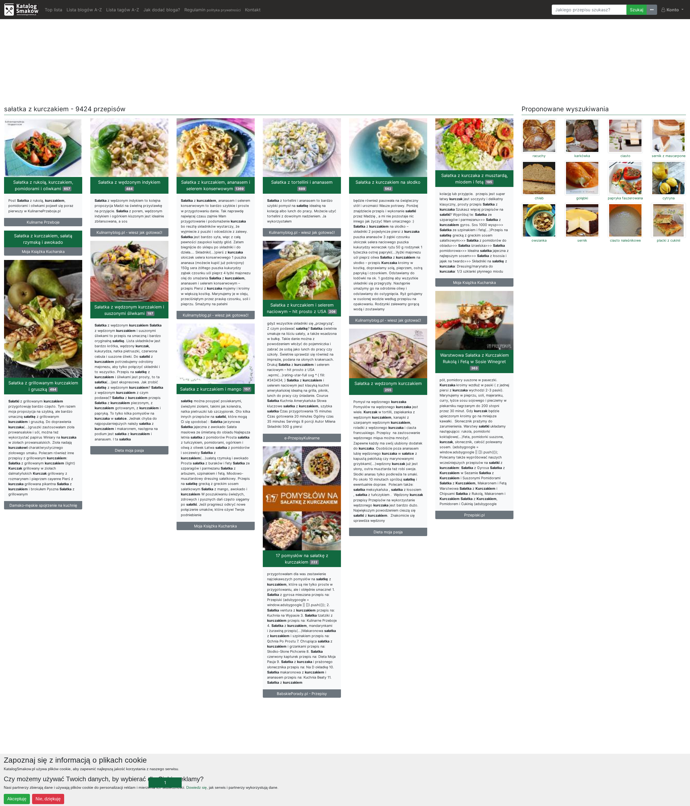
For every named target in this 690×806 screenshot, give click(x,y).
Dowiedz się (196, 787)
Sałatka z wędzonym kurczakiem (388, 386)
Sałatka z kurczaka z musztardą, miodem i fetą (474, 179)
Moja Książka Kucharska (474, 282)
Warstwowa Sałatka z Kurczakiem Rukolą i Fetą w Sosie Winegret (474, 361)
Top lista (53, 9)
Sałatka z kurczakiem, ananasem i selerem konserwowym (215, 185)
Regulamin (212, 9)
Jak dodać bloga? (161, 9)
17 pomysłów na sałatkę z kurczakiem (302, 559)
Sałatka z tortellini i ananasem (302, 185)
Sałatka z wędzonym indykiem (129, 185)
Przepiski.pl (474, 515)
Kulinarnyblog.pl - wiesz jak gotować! (129, 232)
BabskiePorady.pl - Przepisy (302, 693)
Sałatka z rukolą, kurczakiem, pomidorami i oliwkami (43, 185)
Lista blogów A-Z (84, 9)
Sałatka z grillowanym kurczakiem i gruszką (43, 386)
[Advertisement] (345, 61)
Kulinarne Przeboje (43, 222)
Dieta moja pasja (129, 450)
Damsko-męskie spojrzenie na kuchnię (43, 505)
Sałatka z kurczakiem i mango (215, 389)
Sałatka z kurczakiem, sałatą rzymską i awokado (43, 239)
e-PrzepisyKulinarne (302, 438)
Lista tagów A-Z (122, 9)
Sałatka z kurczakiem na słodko (388, 185)
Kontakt (253, 9)
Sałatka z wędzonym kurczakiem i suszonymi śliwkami (129, 310)
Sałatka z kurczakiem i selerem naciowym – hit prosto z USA (301, 308)
